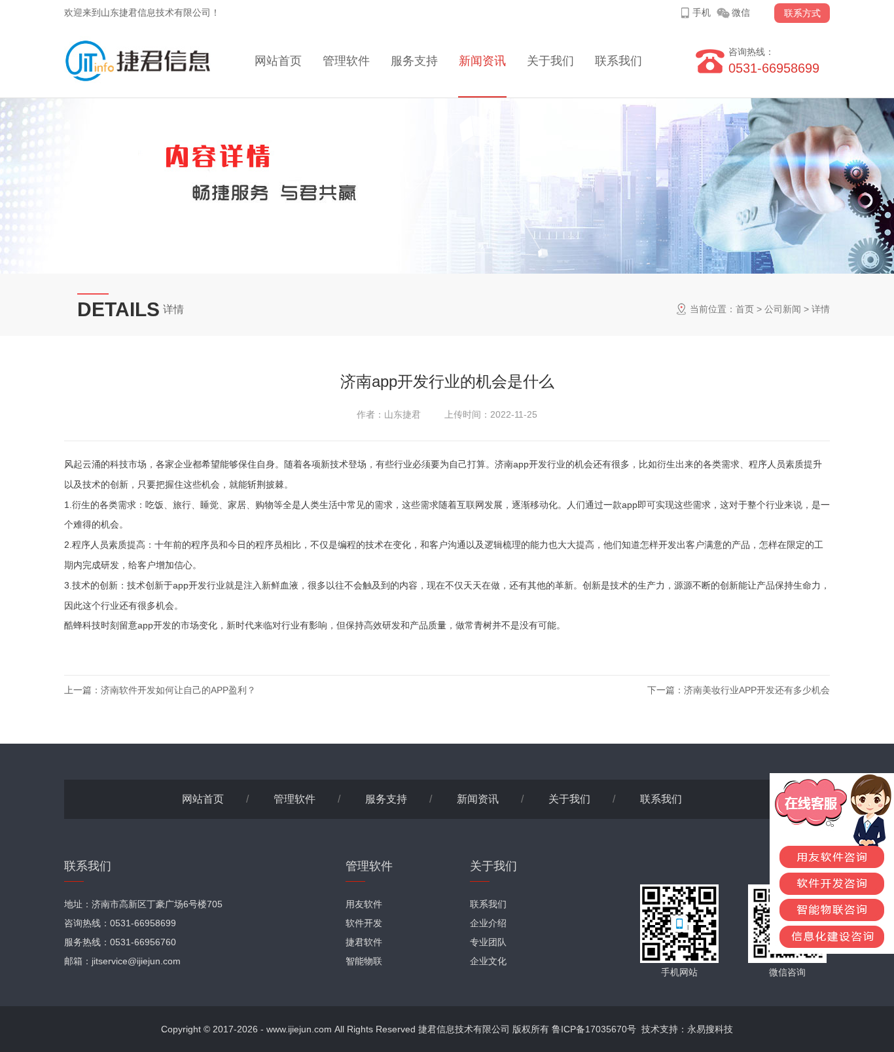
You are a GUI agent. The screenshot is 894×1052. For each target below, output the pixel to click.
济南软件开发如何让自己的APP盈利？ (178, 690)
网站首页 (278, 60)
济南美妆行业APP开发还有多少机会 (757, 690)
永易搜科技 (710, 1029)
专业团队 (488, 942)
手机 (701, 12)
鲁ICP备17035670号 (594, 1029)
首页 (745, 309)
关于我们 (550, 60)
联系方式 (802, 13)
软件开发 (364, 923)
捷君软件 (364, 942)
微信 (741, 12)
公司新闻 (782, 309)
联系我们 (618, 60)
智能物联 (364, 961)
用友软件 (364, 904)
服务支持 (414, 60)
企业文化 (488, 961)
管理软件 (346, 60)
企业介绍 (488, 923)
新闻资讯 (482, 60)
